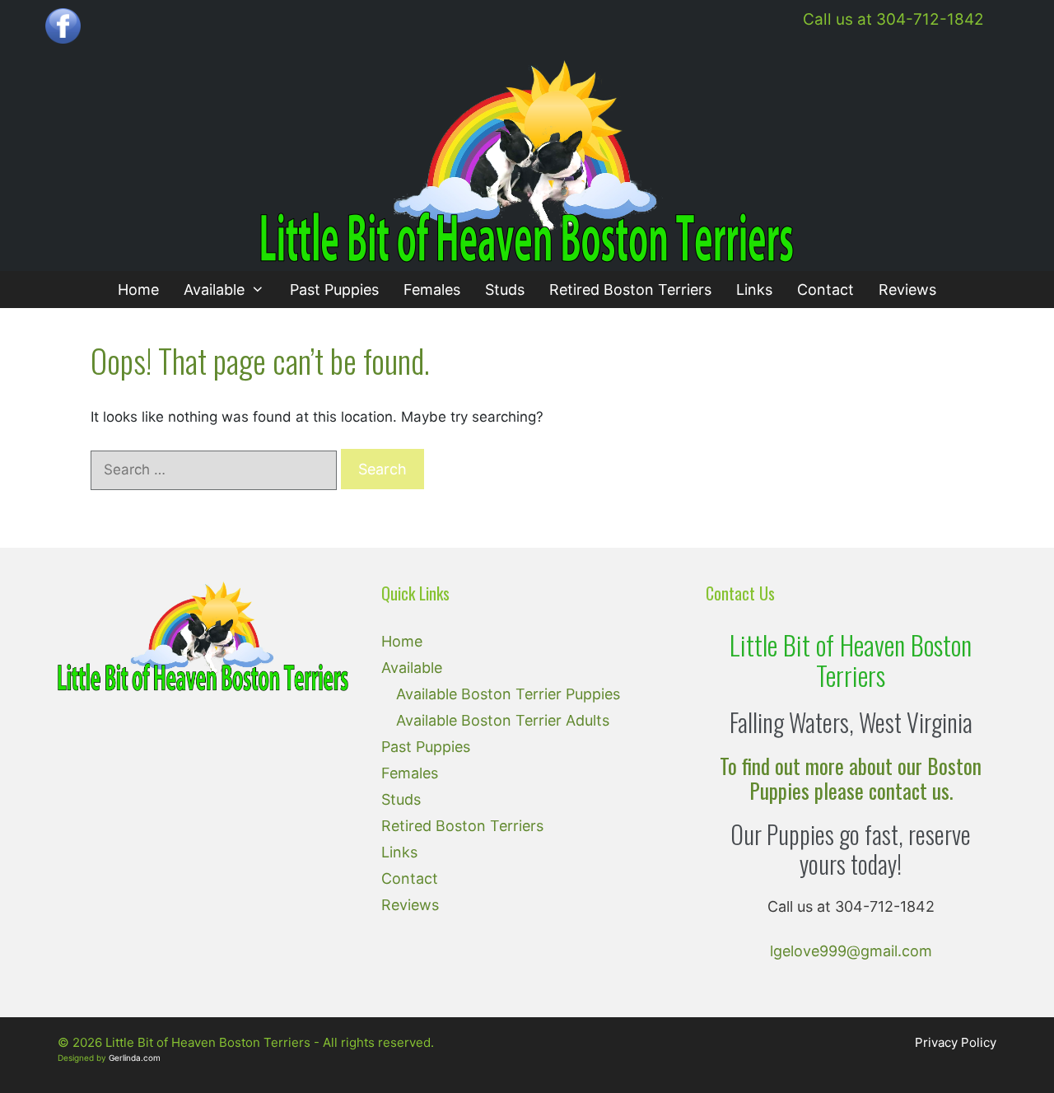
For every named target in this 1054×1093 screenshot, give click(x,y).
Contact (825, 289)
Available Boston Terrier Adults (502, 720)
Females (431, 289)
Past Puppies (334, 289)
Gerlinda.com (135, 1058)
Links (754, 289)
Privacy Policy (955, 1042)
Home (138, 289)
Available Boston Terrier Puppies (508, 694)
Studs (505, 289)
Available (214, 289)
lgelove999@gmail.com (851, 951)
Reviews (907, 289)
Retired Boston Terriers (630, 289)
